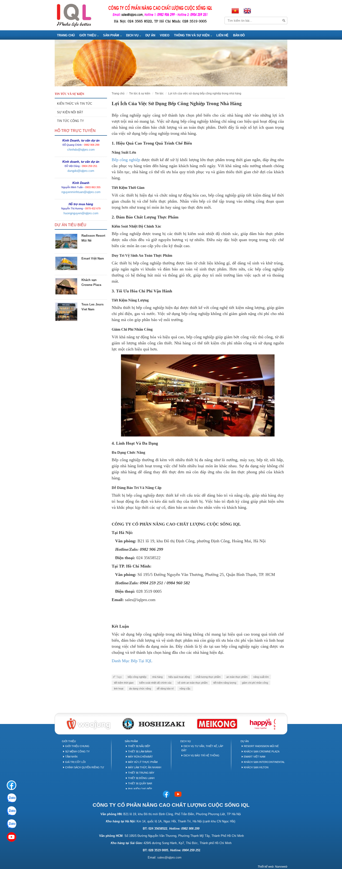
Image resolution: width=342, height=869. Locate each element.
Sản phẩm (111, 35)
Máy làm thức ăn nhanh (144, 767)
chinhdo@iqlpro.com (81, 149)
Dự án (150, 35)
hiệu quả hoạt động (179, 676)
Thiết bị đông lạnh (141, 778)
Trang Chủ (66, 35)
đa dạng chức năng (140, 688)
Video (164, 35)
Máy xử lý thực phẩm (143, 762)
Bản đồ (239, 35)
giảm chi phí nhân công (255, 682)
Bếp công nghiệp (126, 159)
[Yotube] (11, 837)
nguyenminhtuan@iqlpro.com (81, 192)
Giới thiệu (87, 35)
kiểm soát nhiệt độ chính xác (155, 682)
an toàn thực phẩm (237, 676)
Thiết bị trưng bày (141, 772)
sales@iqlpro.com (169, 857)
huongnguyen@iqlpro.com (81, 213)
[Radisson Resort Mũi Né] (66, 241)
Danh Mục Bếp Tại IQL (133, 660)
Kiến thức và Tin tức (74, 103)
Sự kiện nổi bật (70, 112)
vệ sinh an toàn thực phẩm (193, 682)
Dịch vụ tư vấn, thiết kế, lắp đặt (202, 748)
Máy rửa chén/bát (140, 756)
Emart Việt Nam (92, 258)
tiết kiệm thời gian (124, 682)
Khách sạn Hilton (256, 767)
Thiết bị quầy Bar (140, 783)
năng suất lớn (261, 676)
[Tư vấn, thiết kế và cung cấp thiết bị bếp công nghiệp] (74, 15)
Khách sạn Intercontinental (264, 762)
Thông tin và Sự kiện (191, 35)
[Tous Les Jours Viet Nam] (66, 312)
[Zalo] (11, 798)
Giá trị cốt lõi (75, 762)
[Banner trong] (171, 63)
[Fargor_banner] (217, 723)
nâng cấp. (185, 688)
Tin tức (159, 93)
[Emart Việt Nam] (66, 263)
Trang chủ (118, 93)
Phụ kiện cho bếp (140, 788)
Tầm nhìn (71, 756)
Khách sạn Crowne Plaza (261, 751)
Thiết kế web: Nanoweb (272, 866)
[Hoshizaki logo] (153, 723)
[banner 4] (266, 723)
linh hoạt (118, 688)
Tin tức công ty (70, 121)
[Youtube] (178, 794)
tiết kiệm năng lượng (224, 682)
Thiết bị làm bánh (140, 751)
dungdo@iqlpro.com (80, 171)
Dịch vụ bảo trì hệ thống (201, 755)
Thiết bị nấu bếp (139, 746)
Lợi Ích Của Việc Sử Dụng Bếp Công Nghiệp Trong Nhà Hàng (204, 93)
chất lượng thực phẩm (208, 676)
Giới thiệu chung (77, 746)
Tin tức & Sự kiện (139, 93)
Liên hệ (222, 35)
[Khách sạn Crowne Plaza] (66, 286)
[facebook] (11, 785)
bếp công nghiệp (137, 676)
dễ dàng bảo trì (165, 688)
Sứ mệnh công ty (77, 751)
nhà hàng (157, 676)
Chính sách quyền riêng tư (84, 767)
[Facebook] (166, 794)
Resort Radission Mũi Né (261, 746)
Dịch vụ (132, 35)
